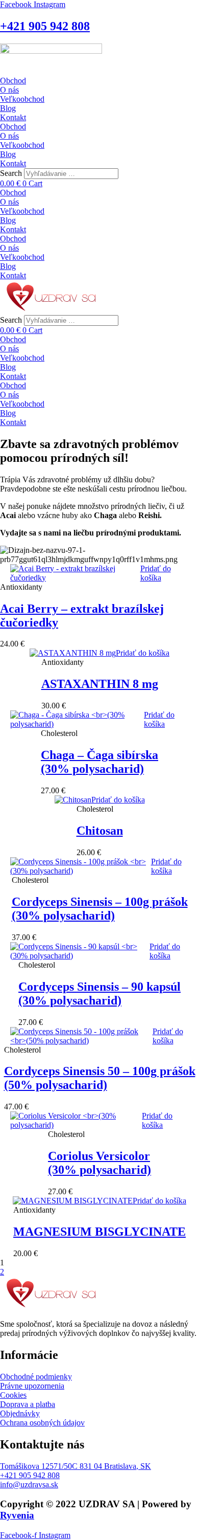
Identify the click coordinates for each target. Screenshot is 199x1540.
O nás (9, 89)
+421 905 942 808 (45, 26)
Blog (8, 108)
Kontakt (13, 117)
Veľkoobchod (22, 99)
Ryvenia (17, 1515)
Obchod (13, 80)
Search (11, 173)
